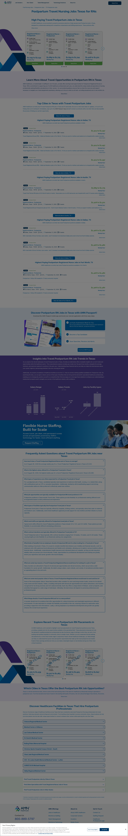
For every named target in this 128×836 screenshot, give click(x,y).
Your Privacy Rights (93, 829)
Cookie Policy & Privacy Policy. (45, 833)
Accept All (104, 829)
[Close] (125, 829)
